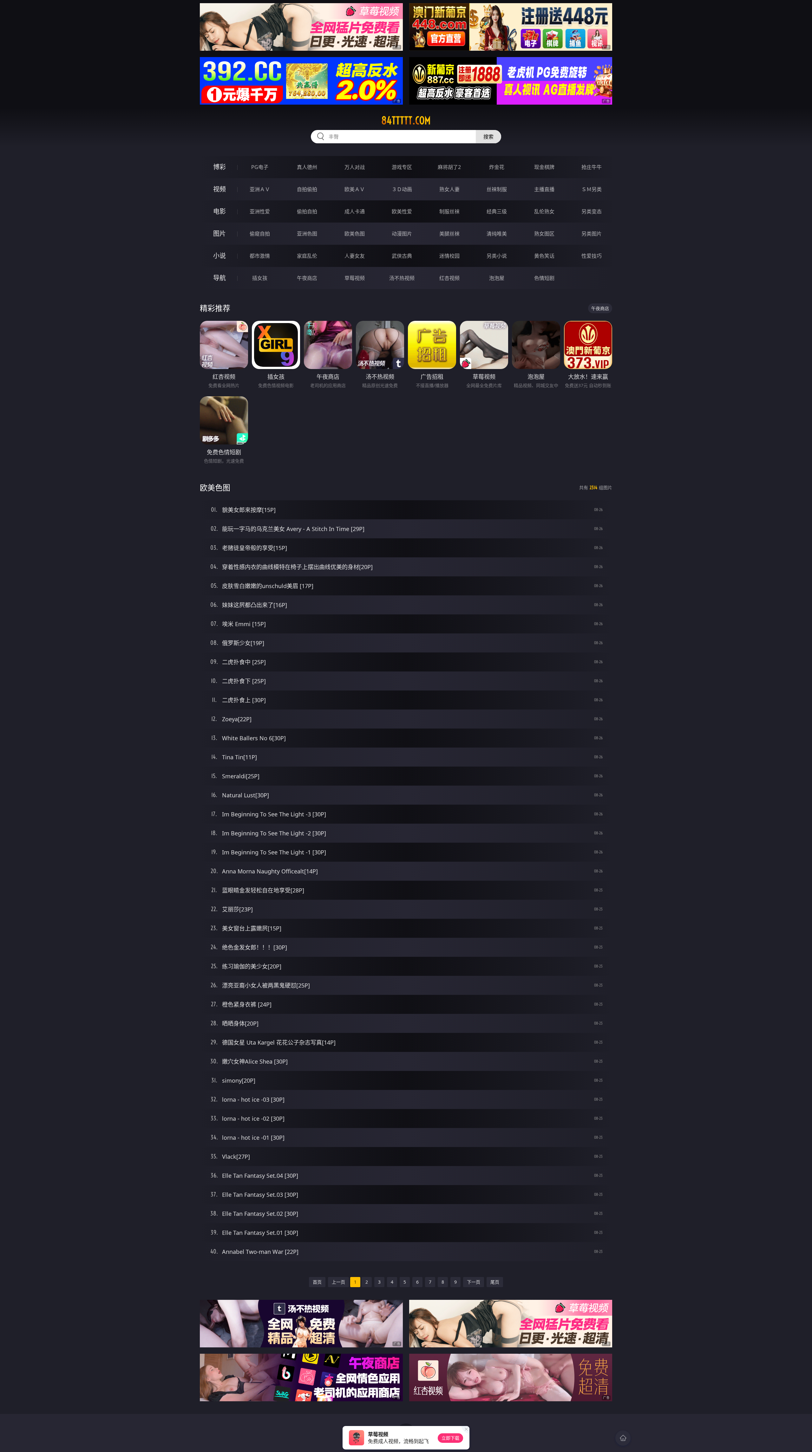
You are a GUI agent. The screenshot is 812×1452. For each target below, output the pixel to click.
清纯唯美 (497, 233)
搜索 (488, 136)
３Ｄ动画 (402, 189)
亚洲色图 (307, 233)
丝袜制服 (497, 189)
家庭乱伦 (307, 255)
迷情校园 (449, 255)
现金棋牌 (544, 167)
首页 (317, 1282)
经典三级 (497, 211)
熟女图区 (544, 233)
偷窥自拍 (260, 233)
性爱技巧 (591, 255)
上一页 (338, 1282)
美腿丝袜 (449, 233)
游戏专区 (402, 167)
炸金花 (496, 167)
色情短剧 (544, 278)
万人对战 (354, 167)
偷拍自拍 (307, 211)
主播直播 (544, 189)
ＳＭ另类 (591, 189)
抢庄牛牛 (591, 167)
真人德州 (307, 167)
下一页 (473, 1282)
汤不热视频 (402, 278)
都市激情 (260, 255)
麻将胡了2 (449, 167)
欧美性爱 (402, 211)
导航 (219, 278)
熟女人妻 (449, 189)
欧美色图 (354, 233)
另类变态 (591, 211)
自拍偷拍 (307, 189)
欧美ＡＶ (354, 189)
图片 (219, 233)
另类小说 (497, 255)
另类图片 (591, 233)
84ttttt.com (406, 120)
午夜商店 (307, 278)
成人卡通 (354, 211)
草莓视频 (354, 278)
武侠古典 (402, 255)
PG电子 (259, 167)
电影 (219, 211)
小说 (219, 255)
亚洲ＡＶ (260, 189)
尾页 (494, 1282)
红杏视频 (449, 278)
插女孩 (259, 278)
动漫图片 (402, 233)
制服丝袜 (449, 211)
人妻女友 (354, 255)
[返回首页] (623, 1438)
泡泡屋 (496, 278)
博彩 (219, 167)
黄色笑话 (544, 255)
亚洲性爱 (260, 211)
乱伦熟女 (544, 211)
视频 (219, 189)
